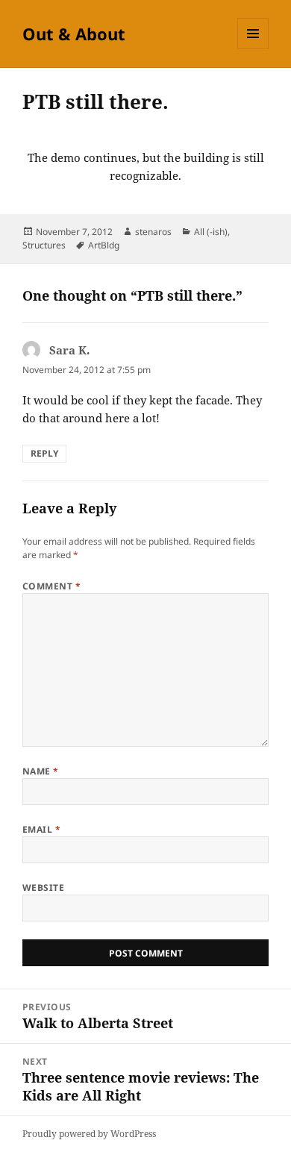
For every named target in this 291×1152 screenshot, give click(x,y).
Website (43, 887)
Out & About (73, 33)
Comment (51, 586)
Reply (44, 453)
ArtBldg (103, 245)
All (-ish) (211, 231)
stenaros (153, 231)
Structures (44, 245)
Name (40, 771)
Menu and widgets (253, 48)
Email (41, 829)
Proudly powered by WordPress (89, 1133)
